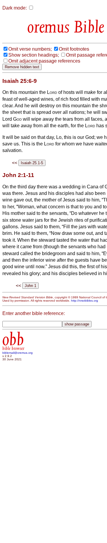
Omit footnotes (74, 49)
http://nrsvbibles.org (84, 300)
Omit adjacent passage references (44, 60)
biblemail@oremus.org (17, 352)
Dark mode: (14, 7)
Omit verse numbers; (30, 49)
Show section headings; (33, 55)
